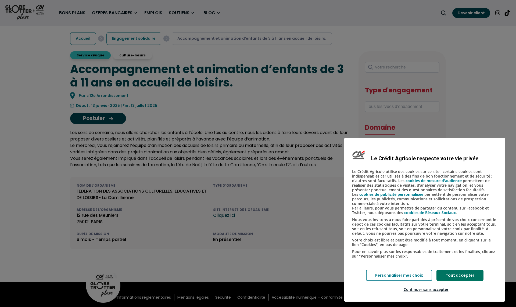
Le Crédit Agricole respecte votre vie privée (424, 158)
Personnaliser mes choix (399, 275)
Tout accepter (460, 275)
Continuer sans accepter (426, 289)
